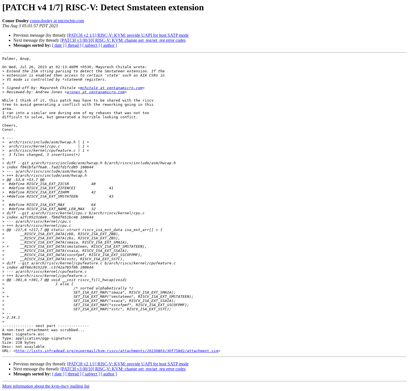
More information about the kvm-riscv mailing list (45, 386)
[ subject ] (91, 45)
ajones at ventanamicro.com (96, 92)
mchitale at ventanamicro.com (111, 88)
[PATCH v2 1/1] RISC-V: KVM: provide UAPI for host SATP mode (128, 35)
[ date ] (58, 45)
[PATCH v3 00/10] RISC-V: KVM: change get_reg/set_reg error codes (123, 40)
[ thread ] (73, 45)
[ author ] (109, 45)
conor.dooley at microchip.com (57, 20)
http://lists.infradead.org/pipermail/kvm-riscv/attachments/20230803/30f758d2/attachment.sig (117, 351)
